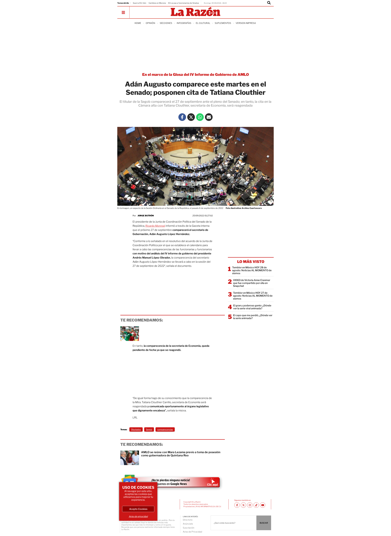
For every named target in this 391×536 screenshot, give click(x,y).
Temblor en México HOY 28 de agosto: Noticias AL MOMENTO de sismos (252, 270)
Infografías (184, 23)
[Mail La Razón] (209, 117)
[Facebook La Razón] (182, 117)
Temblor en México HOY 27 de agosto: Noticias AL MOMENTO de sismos (252, 295)
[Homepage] (195, 12)
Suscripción (188, 527)
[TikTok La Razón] (256, 505)
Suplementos (223, 23)
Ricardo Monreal (155, 225)
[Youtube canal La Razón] (262, 505)
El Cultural (203, 23)
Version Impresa (246, 23)
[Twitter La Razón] (191, 117)
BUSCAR (264, 523)
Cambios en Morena (157, 3)
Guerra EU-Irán (139, 3)
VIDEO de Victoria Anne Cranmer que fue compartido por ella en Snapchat (251, 283)
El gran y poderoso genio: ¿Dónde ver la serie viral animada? (252, 307)
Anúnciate (188, 523)
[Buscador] (269, 3)
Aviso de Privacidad (192, 531)
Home (138, 23)
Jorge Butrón (146, 215)
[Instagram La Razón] (249, 505)
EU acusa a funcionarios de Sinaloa (183, 3)
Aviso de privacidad (138, 516)
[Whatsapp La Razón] (200, 117)
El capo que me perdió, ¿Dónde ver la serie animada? (252, 317)
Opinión (150, 23)
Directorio (187, 519)
